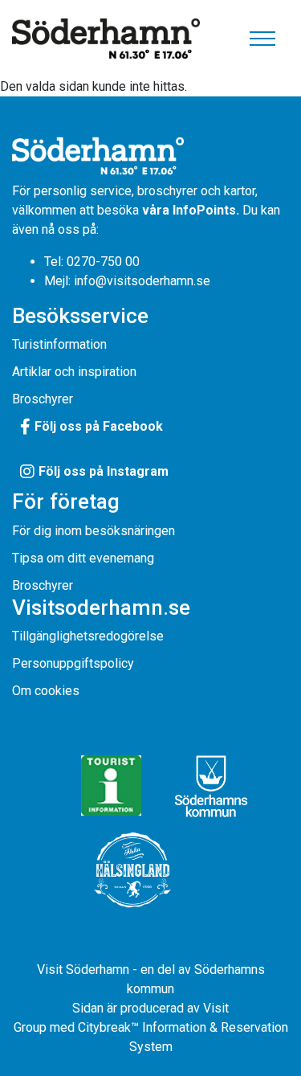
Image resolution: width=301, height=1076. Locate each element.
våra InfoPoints (189, 210)
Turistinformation (59, 344)
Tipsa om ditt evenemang (83, 558)
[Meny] (262, 38)
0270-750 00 (103, 261)
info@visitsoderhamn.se (142, 280)
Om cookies (45, 690)
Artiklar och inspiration (74, 371)
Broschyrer (42, 399)
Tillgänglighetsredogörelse (88, 636)
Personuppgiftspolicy (73, 663)
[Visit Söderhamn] (106, 38)
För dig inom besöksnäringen (93, 530)
